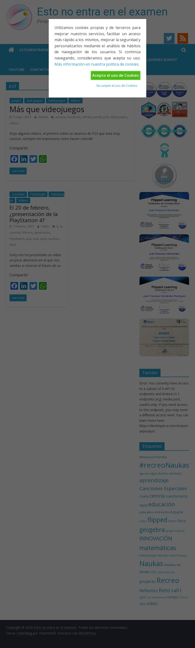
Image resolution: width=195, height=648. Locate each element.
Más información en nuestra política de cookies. (96, 64)
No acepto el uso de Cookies (117, 85)
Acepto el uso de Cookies (115, 75)
